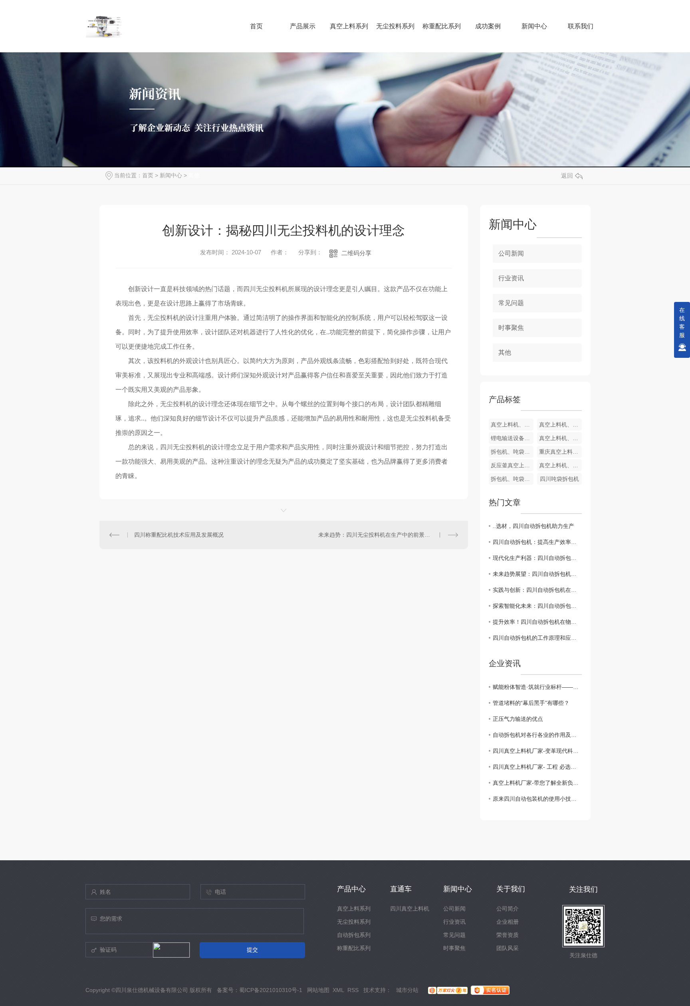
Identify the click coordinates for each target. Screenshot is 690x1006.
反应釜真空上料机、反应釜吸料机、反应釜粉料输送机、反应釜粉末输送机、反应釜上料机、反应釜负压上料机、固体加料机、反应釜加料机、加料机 (512, 465)
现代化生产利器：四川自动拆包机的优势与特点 (537, 558)
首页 (256, 26)
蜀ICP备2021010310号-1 (270, 990)
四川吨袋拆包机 (559, 479)
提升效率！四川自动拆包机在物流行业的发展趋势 (537, 622)
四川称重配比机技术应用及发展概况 (179, 535)
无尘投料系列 (395, 26)
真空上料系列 (349, 26)
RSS (353, 990)
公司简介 (507, 908)
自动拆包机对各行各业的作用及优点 (537, 735)
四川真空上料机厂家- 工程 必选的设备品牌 (537, 767)
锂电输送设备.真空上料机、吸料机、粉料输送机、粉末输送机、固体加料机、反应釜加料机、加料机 (512, 438)
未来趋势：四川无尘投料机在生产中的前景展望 (377, 535)
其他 (194, 175)
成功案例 (488, 26)
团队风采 (507, 948)
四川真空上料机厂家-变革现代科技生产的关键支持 (537, 751)
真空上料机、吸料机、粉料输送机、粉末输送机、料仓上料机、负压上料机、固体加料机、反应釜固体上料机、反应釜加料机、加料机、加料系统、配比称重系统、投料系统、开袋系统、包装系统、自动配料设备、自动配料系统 (512, 424)
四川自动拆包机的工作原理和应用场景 (537, 638)
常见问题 (511, 303)
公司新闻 (511, 253)
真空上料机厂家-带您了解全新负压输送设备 (537, 783)
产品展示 (302, 26)
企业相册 (507, 922)
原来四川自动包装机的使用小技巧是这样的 (537, 799)
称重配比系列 (441, 26)
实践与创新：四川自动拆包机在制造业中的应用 (537, 590)
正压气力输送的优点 (518, 719)
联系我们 (580, 26)
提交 (252, 949)
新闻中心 (534, 26)
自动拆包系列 (354, 935)
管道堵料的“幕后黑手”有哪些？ (531, 703)
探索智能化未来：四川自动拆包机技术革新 (537, 606)
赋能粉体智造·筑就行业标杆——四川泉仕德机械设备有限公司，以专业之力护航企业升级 (537, 687)
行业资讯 (511, 278)
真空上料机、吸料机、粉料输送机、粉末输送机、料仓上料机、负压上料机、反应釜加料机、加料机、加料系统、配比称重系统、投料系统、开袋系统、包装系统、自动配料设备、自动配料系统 (560, 465)
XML (338, 990)
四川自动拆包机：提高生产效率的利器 (537, 542)
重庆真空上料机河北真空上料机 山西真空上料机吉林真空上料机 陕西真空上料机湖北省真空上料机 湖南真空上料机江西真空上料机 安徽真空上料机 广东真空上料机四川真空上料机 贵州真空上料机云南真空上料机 (560, 451)
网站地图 (318, 990)
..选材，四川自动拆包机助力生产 (533, 526)
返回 (567, 175)
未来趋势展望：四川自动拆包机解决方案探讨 (537, 574)
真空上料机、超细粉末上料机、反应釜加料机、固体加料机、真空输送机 (560, 424)
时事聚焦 (511, 327)
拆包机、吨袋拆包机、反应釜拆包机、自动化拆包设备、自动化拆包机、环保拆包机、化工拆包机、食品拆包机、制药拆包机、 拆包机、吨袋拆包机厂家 (512, 479)
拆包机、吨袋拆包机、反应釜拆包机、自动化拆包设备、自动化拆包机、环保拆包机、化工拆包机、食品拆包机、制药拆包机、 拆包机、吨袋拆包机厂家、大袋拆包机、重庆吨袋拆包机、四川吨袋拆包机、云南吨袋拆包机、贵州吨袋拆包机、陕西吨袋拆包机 (512, 451)
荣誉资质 (507, 935)
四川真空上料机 (409, 908)
